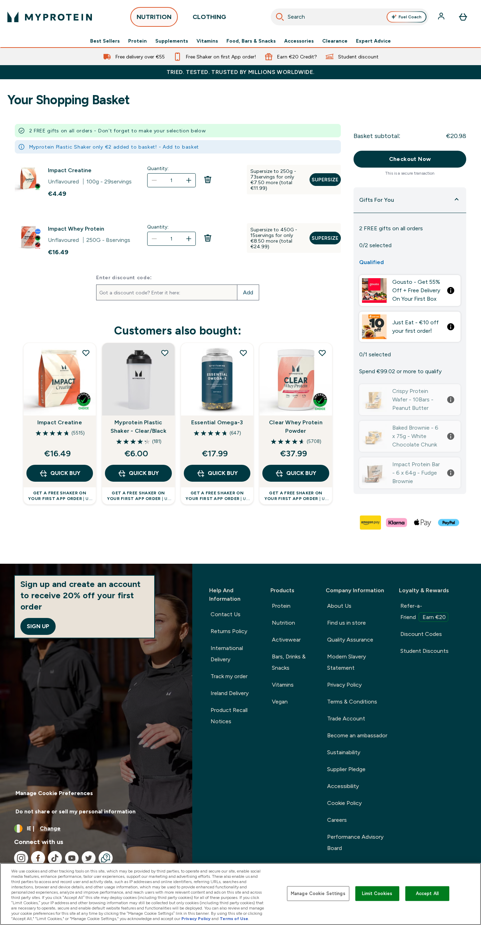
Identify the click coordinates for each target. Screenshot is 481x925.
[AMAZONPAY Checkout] (371, 522)
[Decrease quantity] (154, 180)
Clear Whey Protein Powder (296, 426)
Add (248, 292)
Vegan (280, 702)
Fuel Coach (410, 16)
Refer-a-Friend (423, 611)
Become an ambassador (357, 735)
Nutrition (283, 623)
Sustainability (343, 752)
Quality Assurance (350, 640)
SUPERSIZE (325, 179)
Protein (137, 40)
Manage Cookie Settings (318, 893)
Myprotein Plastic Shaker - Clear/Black (138, 426)
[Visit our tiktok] (55, 858)
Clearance (335, 40)
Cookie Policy (344, 803)
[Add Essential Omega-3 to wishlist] (243, 353)
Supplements (171, 40)
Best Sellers (105, 40)
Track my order (229, 676)
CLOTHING (209, 16)
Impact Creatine (70, 170)
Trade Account (346, 718)
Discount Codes (421, 634)
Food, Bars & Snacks (251, 40)
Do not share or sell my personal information (75, 811)
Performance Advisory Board (355, 842)
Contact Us (226, 614)
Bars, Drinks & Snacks (289, 662)
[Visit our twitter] (89, 858)
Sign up (38, 626)
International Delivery (227, 653)
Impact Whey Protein (76, 229)
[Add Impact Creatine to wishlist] (86, 353)
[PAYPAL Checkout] (449, 522)
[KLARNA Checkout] (397, 522)
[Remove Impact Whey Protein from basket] (207, 246)
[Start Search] (280, 16)
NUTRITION (154, 16)
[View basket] (463, 17)
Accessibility (343, 786)
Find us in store (346, 623)
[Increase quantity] (188, 180)
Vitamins (207, 40)
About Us (339, 606)
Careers (337, 820)
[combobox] (350, 16)
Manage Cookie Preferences (54, 793)
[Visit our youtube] (72, 858)
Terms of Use (234, 918)
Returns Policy (229, 631)
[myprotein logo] (49, 17)
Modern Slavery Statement (346, 662)
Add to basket (181, 147)
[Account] (441, 17)
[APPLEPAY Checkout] (423, 522)
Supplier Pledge (346, 769)
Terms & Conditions (352, 702)
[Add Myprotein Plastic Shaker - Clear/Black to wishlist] (165, 353)
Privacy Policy (344, 685)
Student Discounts (424, 651)
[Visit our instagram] (21, 858)
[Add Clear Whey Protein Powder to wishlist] (322, 353)
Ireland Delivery (230, 693)
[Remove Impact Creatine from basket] (207, 187)
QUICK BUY (65, 473)
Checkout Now (410, 159)
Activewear (286, 640)
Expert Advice (373, 40)
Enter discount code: (124, 277)
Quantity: (158, 168)
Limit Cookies (377, 893)
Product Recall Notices (229, 715)
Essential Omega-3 (217, 422)
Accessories (299, 40)
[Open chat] (106, 858)
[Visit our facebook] (38, 858)
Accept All (427, 893)
